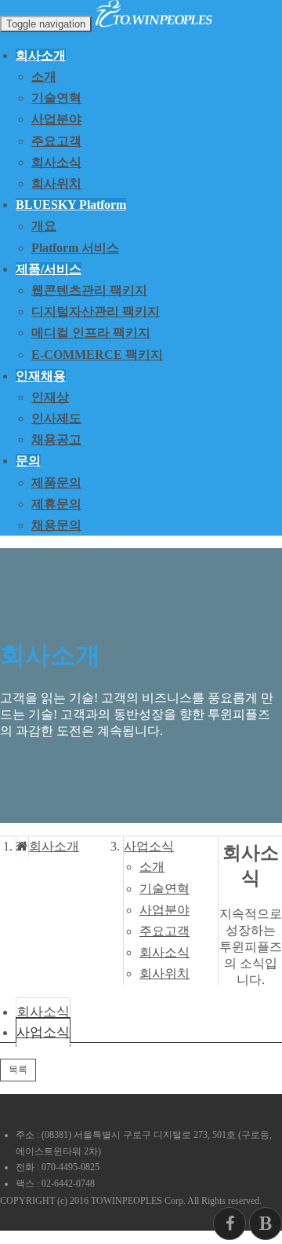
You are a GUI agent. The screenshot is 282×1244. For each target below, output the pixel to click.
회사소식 (56, 162)
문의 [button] (28, 460)
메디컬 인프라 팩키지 (90, 332)
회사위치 (56, 183)
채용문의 (56, 525)
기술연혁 (56, 97)
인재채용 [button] (41, 375)
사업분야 (56, 119)
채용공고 (56, 439)
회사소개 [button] (41, 55)
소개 (43, 76)
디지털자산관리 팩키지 (95, 311)
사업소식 (149, 846)
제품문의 (56, 482)
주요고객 (56, 141)
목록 (18, 1069)
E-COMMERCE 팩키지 (97, 354)
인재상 (50, 397)
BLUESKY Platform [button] (71, 204)
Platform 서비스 (75, 247)
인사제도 (56, 418)
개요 (43, 225)
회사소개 (54, 846)
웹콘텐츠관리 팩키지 (89, 290)
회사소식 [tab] (43, 1011)
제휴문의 (56, 503)
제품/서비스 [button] (48, 269)
